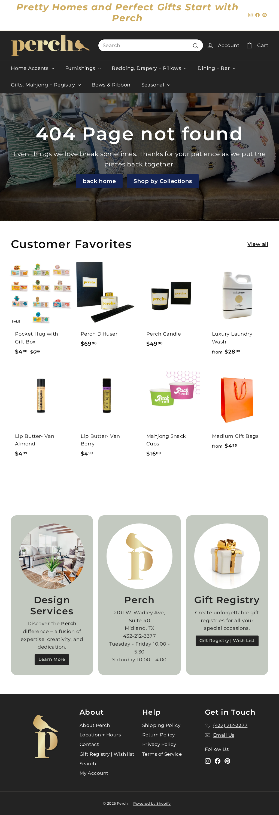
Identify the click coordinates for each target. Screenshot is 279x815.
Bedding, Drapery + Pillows (147, 68)
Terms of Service (162, 754)
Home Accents (30, 68)
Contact (89, 744)
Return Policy (158, 734)
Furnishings (81, 68)
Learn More (51, 659)
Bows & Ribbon (111, 85)
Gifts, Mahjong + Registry (44, 85)
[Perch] (139, 556)
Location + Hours (100, 734)
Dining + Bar (214, 68)
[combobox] (150, 45)
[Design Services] (52, 556)
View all (257, 244)
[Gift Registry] (227, 556)
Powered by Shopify (152, 803)
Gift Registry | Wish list (107, 754)
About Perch (95, 725)
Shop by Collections (163, 181)
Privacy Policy (159, 744)
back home (99, 181)
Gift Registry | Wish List (227, 640)
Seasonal (153, 85)
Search (88, 763)
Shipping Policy (161, 725)
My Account (94, 773)
